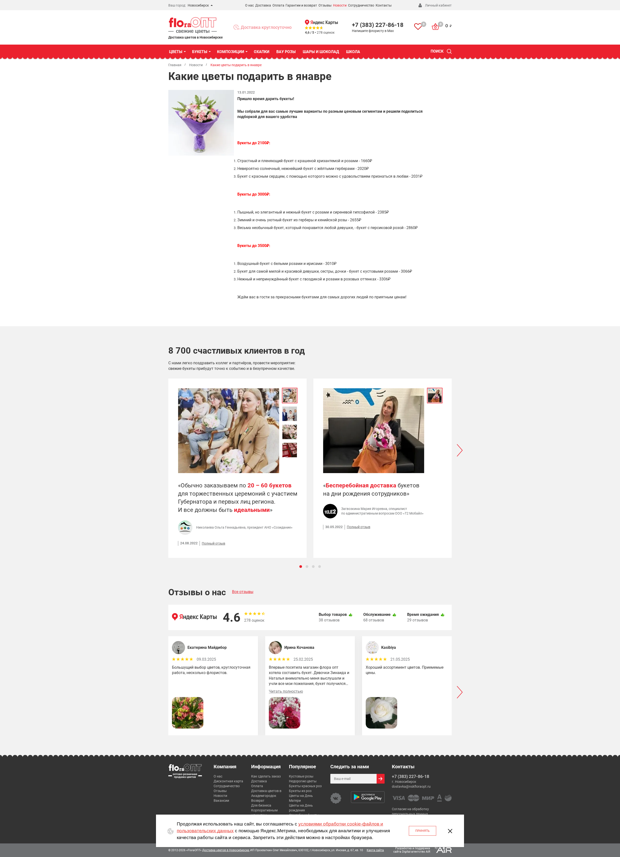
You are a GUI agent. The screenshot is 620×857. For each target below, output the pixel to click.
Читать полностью (286, 691)
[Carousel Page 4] (319, 566)
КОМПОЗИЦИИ (230, 51)
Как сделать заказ (266, 776)
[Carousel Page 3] (313, 566)
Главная (174, 65)
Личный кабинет (438, 5)
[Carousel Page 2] (307, 566)
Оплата (278, 5)
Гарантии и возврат (301, 5)
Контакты (384, 5)
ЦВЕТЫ (175, 51)
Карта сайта (375, 850)
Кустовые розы (301, 776)
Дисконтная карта (228, 781)
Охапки (261, 51)
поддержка (422, 848)
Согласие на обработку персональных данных (410, 811)
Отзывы (325, 5)
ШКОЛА (353, 51)
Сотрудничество (361, 5)
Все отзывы (242, 591)
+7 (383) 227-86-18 (377, 25)
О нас (249, 5)
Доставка (263, 5)
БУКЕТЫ (199, 51)
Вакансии (221, 800)
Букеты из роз (300, 791)
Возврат (257, 800)
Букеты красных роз (305, 786)
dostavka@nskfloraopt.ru (411, 786)
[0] (418, 27)
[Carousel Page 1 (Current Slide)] (300, 566)
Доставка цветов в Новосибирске (225, 850)
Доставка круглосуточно (266, 27)
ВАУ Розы (286, 51)
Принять (422, 831)
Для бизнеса (261, 805)
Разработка (403, 848)
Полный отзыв (213, 543)
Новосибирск (198, 5)
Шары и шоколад (321, 51)
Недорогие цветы (303, 781)
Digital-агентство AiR (416, 851)
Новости (340, 5)
